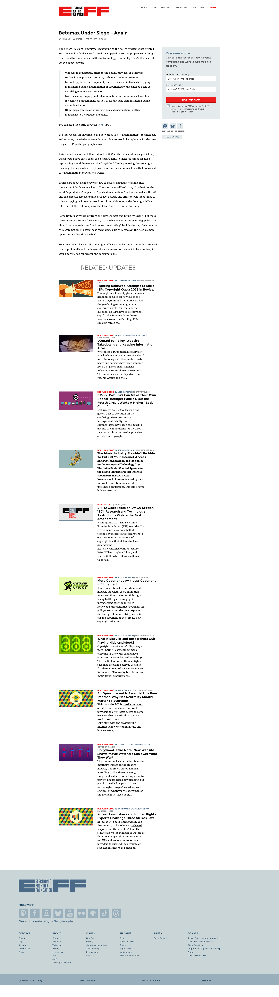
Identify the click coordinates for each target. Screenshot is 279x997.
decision (129, 410)
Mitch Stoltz (125, 392)
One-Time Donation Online (200, 941)
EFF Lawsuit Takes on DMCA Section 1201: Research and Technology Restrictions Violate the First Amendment (125, 513)
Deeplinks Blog (105, 280)
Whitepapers (126, 952)
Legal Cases (125, 948)
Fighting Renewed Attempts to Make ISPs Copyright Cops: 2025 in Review (126, 287)
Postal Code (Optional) (177, 74)
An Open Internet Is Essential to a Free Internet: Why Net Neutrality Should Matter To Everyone (127, 697)
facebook (35, 913)
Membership (24, 948)
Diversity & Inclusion (61, 962)
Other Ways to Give (197, 955)
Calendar (56, 938)
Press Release (105, 505)
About (144, 7)
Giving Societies (195, 945)
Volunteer (56, 941)
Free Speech (92, 938)
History (55, 948)
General (22, 938)
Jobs (54, 955)
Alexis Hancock (126, 335)
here (100, 124)
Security (22, 945)
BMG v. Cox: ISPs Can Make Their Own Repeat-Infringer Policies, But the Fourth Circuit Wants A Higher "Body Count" (126, 400)
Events (123, 945)
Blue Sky (58, 913)
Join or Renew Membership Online (204, 938)
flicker (81, 913)
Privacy (89, 941)
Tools (193, 7)
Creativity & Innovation (96, 945)
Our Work (166, 7)
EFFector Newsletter (129, 955)
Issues (154, 7)
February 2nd (111, 359)
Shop (202, 7)
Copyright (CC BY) (30, 980)
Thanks (207, 980)
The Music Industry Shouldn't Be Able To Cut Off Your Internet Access (126, 455)
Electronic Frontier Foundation (84, 13)
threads (116, 913)
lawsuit (108, 548)
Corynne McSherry (128, 280)
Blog (122, 938)
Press (21, 952)
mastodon (23, 913)
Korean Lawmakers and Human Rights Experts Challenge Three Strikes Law (126, 816)
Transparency (92, 948)
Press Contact (160, 938)
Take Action (180, 7)
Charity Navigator (63, 921)
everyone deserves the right (125, 664)
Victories (56, 945)
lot (109, 413)
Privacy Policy (150, 980)
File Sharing (172, 136)
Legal (21, 941)
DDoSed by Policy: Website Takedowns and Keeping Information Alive (125, 344)
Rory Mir (141, 335)
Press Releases (127, 941)
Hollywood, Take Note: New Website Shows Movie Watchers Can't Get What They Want (127, 753)
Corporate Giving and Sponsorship (204, 948)
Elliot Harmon (126, 577)
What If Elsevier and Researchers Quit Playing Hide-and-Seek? (126, 640)
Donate (213, 7)
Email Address (173, 85)
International (92, 952)
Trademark (87, 980)
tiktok (104, 913)
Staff (54, 959)
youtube (69, 913)
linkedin (93, 913)
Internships (57, 952)
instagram (46, 913)
